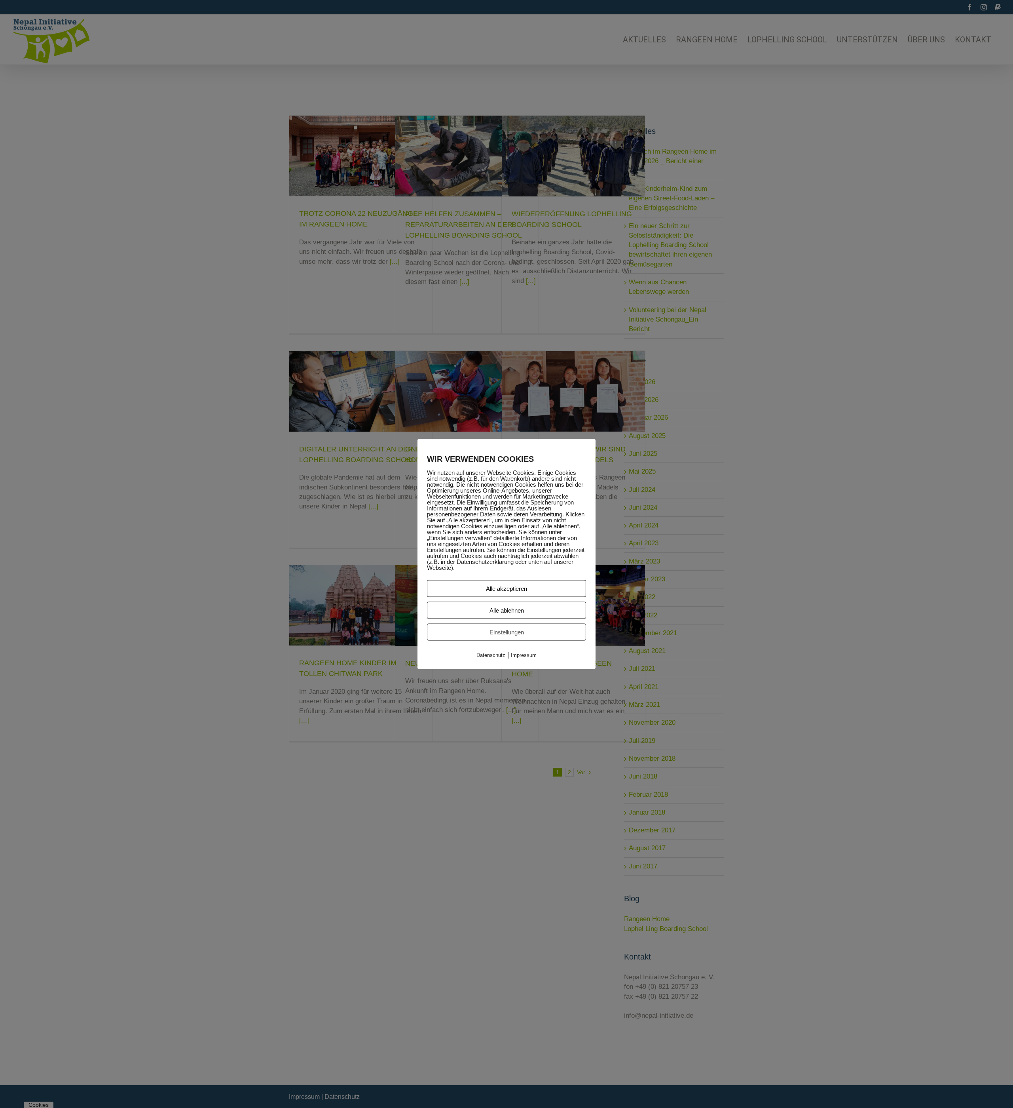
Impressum (524, 655)
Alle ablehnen (506, 610)
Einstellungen (506, 631)
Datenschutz (490, 655)
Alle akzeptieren (506, 588)
